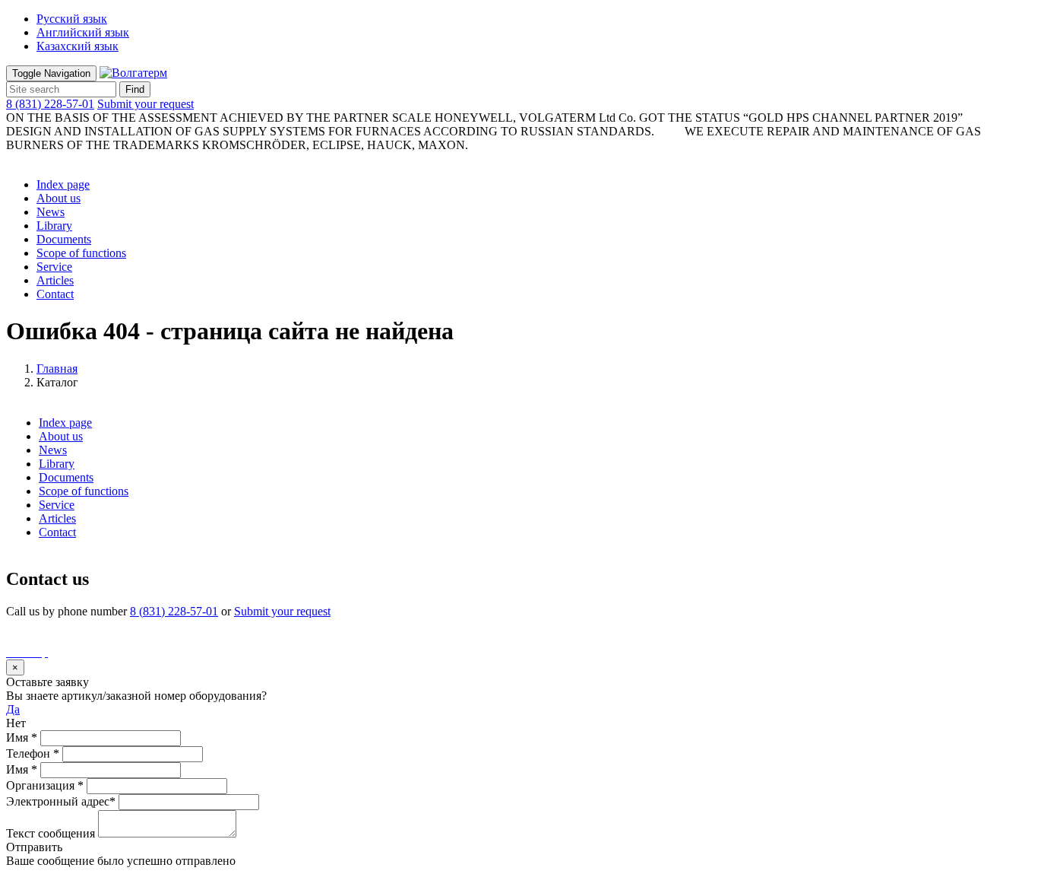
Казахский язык (77, 46)
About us (58, 198)
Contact (55, 294)
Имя (21, 737)
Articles (55, 280)
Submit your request (145, 103)
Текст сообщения (50, 833)
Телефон (32, 753)
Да (13, 709)
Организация (45, 785)
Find (134, 89)
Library (54, 225)
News (50, 211)
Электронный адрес (61, 801)
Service (54, 266)
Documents (63, 239)
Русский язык (71, 18)
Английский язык (82, 32)
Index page (63, 184)
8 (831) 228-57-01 (50, 103)
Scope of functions (81, 252)
